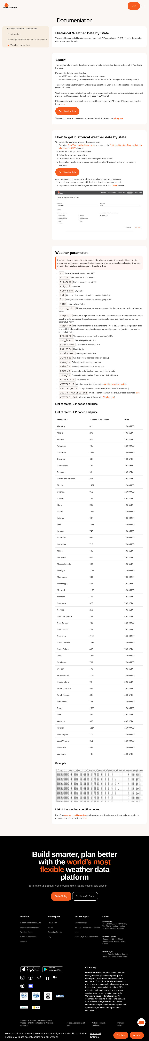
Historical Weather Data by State (22, 28)
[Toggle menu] (143, 6)
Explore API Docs (85, 896)
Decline (121, 1035)
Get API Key (61, 896)
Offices (106, 916)
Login (134, 6)
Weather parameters (20, 45)
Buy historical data (67, 111)
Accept (136, 1035)
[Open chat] (141, 1022)
